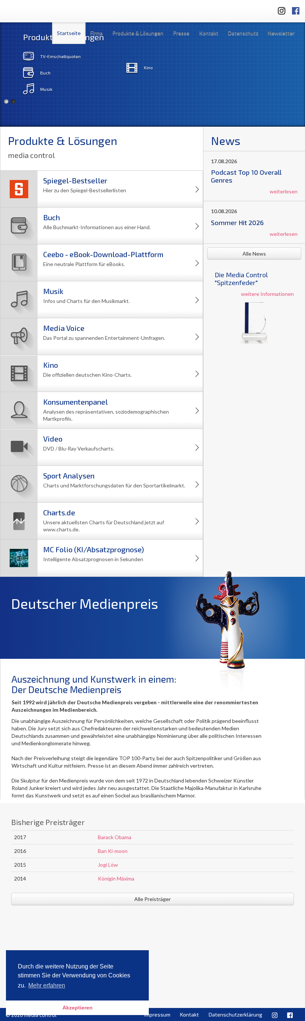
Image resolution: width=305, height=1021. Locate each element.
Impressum (157, 1014)
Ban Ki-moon (113, 851)
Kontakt (208, 33)
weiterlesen (284, 191)
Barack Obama (114, 837)
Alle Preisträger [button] (152, 899)
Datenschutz (243, 33)
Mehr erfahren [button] (46, 985)
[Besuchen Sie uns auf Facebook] (295, 9)
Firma (96, 33)
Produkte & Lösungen (137, 33)
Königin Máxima (116, 878)
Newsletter (281, 33)
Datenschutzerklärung (235, 1014)
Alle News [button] (254, 253)
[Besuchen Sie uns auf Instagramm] (279, 9)
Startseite (69, 33)
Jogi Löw (108, 865)
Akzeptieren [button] (77, 1008)
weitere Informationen (267, 294)
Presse (181, 33)
